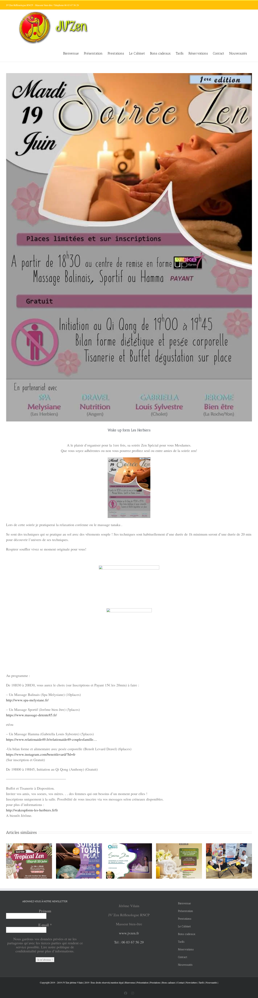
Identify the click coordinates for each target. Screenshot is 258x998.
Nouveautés (211, 982)
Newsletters (191, 982)
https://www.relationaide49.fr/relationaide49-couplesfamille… (51, 739)
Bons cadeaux (168, 982)
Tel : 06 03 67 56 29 (129, 942)
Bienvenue (130, 982)
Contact (180, 982)
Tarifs (201, 982)
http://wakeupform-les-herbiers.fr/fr (32, 810)
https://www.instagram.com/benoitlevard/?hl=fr (40, 754)
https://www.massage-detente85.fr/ (31, 714)
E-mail (45, 925)
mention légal (117, 982)
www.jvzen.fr (129, 933)
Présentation (142, 982)
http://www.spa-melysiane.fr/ (27, 700)
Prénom (45, 911)
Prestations (155, 982)
